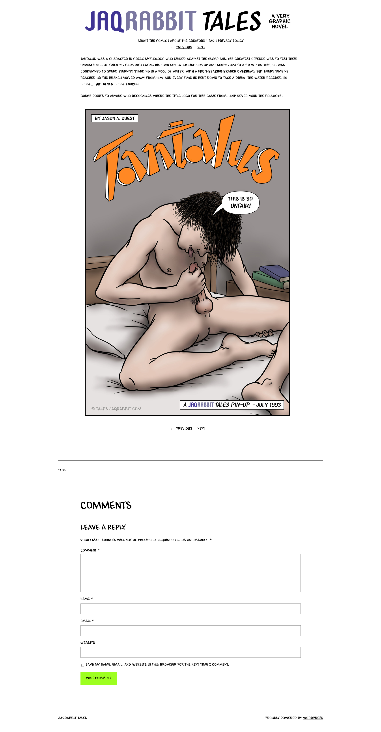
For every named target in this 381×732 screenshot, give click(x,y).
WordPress (313, 718)
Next (201, 47)
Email (87, 621)
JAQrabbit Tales (72, 718)
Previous (184, 47)
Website (87, 643)
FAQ (212, 41)
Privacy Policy (231, 41)
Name (86, 599)
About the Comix (152, 41)
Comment (90, 551)
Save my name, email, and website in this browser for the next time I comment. (157, 665)
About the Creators (187, 41)
